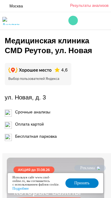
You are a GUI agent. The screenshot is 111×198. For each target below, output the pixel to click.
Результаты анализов (89, 5)
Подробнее (20, 188)
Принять (81, 183)
